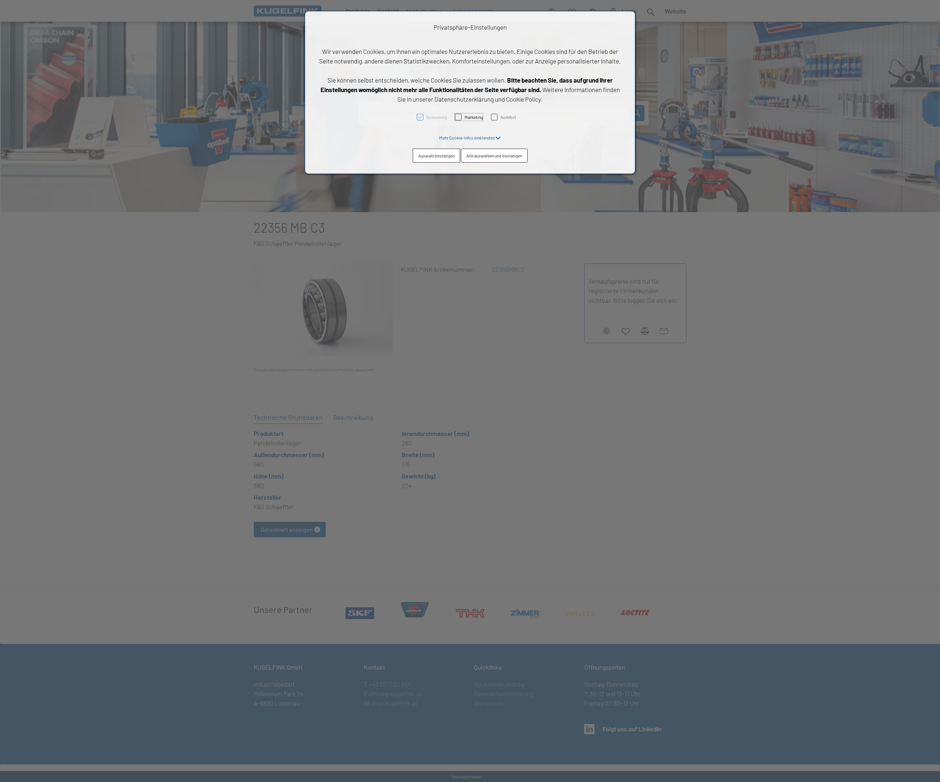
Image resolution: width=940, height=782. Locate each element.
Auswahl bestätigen (436, 155)
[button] (470, 137)
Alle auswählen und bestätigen (494, 155)
